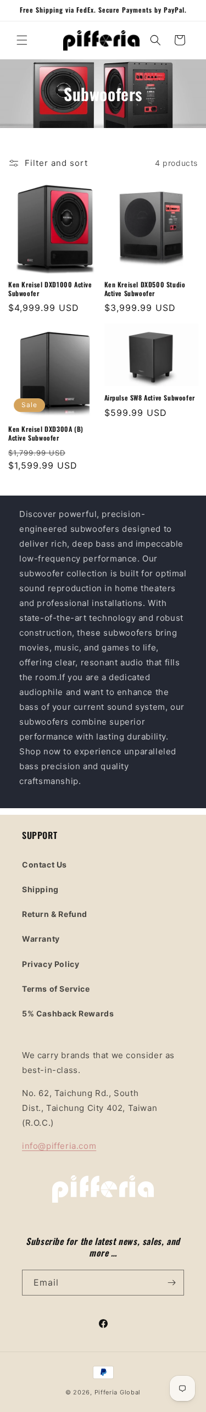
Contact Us (44, 864)
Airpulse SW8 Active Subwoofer (149, 397)
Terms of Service (56, 988)
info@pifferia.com (59, 1146)
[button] (22, 40)
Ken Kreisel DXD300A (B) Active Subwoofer (45, 433)
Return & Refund (54, 914)
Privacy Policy (50, 964)
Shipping (40, 889)
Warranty (41, 938)
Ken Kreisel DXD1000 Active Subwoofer (50, 288)
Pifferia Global (117, 1392)
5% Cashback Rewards (68, 1013)
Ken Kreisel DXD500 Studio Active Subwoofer (145, 288)
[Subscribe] (171, 1283)
